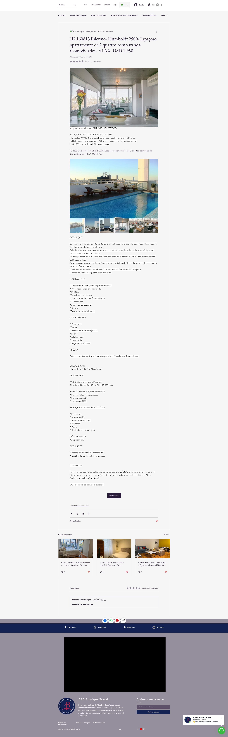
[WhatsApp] (111, 620)
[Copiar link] (123, 620)
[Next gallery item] (155, 188)
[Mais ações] (156, 31)
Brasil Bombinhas (149, 15)
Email (139, 703)
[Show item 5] (136, 225)
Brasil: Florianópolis (78, 15)
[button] (149, 4)
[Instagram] (153, 4)
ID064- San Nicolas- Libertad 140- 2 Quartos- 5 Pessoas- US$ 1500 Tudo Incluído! (152, 563)
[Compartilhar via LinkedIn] (83, 513)
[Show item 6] (151, 225)
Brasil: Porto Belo (98, 15)
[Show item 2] (92, 225)
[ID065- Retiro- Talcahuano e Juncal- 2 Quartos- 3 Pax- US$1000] (114, 548)
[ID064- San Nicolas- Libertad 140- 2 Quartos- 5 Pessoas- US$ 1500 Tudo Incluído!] (152, 548)
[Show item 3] (107, 225)
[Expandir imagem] (114, 188)
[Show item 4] (122, 225)
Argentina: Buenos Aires (80, 505)
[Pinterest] (117, 620)
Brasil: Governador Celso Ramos (124, 15)
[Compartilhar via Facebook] (71, 513)
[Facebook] (161, 4)
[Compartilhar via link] (89, 513)
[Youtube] (157, 4)
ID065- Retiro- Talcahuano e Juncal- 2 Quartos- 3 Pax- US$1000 (112, 563)
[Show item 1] (77, 225)
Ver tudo (166, 534)
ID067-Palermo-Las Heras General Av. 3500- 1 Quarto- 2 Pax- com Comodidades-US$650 (75, 563)
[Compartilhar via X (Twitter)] (77, 513)
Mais (163, 15)
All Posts (61, 15)
